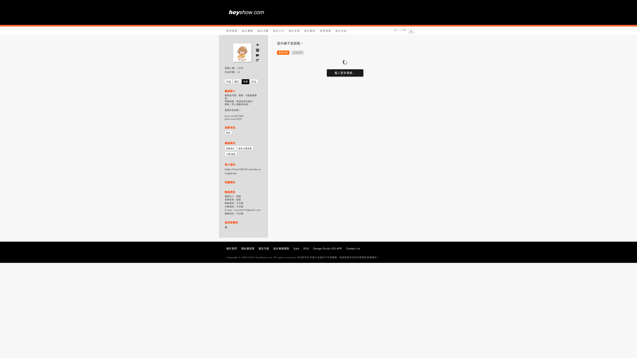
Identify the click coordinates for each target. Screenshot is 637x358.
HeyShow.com (263, 257)
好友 (253, 81)
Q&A (296, 248)
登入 (396, 30)
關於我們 (231, 248)
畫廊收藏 (283, 52)
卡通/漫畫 (230, 154)
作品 (228, 81)
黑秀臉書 (325, 30)
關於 (237, 81)
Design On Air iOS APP (327, 248)
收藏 (245, 81)
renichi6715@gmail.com (247, 210)
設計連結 (310, 30)
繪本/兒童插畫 (245, 148)
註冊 (403, 30)
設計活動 (263, 30)
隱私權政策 (247, 248)
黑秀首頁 (232, 30)
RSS (306, 248)
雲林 (228, 133)
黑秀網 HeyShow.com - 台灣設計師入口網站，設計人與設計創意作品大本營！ (246, 12)
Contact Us (353, 248)
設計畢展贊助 (281, 248)
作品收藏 (297, 52)
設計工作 (278, 30)
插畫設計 (230, 148)
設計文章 (294, 30)
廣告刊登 (264, 248)
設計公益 (341, 30)
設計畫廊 (247, 30)
